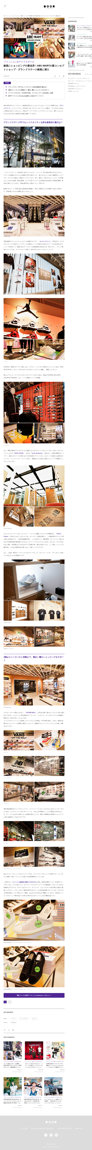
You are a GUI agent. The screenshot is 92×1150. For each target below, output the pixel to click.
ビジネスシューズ (81, 81)
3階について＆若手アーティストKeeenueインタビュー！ (34, 995)
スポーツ (78, 1128)
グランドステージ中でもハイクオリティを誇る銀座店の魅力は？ (27, 87)
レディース (86, 78)
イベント (13, 1018)
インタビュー (72, 78)
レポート (34, 1018)
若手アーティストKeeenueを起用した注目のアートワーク (25, 96)
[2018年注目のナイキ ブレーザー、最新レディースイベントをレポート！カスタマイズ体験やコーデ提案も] (55, 1050)
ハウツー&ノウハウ (64, 1128)
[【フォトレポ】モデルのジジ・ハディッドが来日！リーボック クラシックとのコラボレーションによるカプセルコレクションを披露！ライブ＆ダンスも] (34, 1050)
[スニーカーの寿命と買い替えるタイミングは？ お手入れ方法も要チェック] (71, 37)
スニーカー (72, 81)
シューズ (23, 1128)
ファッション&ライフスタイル (13, 15)
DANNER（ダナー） (74, 83)
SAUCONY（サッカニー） (76, 88)
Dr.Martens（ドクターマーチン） (77, 86)
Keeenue (13, 1022)
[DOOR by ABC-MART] (49, 7)
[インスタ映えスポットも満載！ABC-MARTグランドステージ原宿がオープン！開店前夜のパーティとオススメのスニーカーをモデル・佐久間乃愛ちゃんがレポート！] (13, 1050)
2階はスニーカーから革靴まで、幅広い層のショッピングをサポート (28, 90)
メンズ (79, 78)
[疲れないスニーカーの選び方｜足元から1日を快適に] (71, 63)
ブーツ (90, 81)
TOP (4, 15)
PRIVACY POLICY (51, 1144)
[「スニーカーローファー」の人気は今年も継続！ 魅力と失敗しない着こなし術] (71, 55)
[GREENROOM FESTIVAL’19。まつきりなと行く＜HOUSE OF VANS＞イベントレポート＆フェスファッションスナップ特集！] (33, 1086)
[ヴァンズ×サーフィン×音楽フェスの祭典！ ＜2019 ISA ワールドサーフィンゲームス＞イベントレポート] (53, 1086)
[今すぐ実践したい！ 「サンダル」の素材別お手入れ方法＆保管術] (71, 46)
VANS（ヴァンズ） (74, 91)
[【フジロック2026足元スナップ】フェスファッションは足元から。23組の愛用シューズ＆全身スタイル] (71, 28)
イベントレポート (24, 1018)
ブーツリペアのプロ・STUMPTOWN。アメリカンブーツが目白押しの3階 (30, 93)
